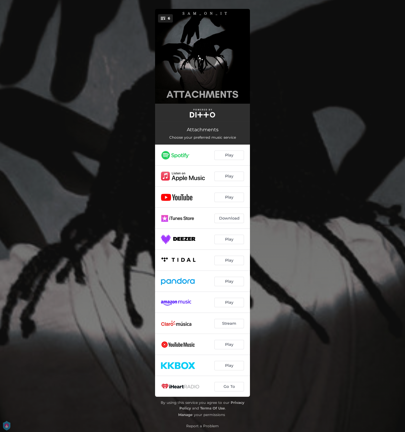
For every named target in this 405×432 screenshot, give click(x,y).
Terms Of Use (212, 408)
